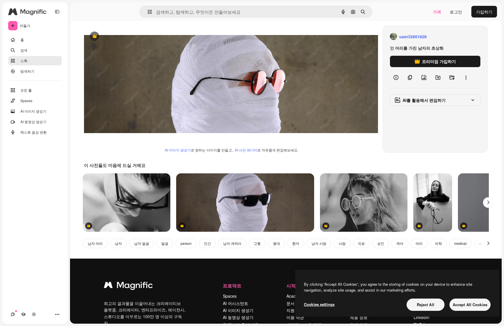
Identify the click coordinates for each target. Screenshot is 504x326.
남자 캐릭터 (232, 243)
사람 (342, 243)
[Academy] (23, 314)
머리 (419, 243)
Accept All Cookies (470, 304)
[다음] (488, 202)
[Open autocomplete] (147, 12)
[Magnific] (128, 286)
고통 (257, 243)
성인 (380, 243)
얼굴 (164, 243)
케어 (399, 243)
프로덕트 (232, 285)
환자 (295, 243)
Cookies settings (319, 304)
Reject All (425, 304)
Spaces (230, 296)
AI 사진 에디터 (246, 149)
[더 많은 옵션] (466, 77)
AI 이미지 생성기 (178, 149)
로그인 (456, 12)
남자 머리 (95, 243)
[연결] (13, 314)
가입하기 (484, 12)
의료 (361, 243)
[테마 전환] (33, 314)
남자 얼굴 (141, 243)
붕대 (276, 243)
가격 (437, 12)
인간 (207, 243)
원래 (117, 37)
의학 (438, 243)
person (186, 243)
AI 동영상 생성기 (238, 317)
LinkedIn (421, 317)
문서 (290, 303)
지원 (290, 310)
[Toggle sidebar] (57, 11)
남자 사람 (319, 243)
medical (460, 243)
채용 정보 (359, 317)
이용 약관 (295, 317)
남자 (118, 243)
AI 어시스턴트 (235, 303)
